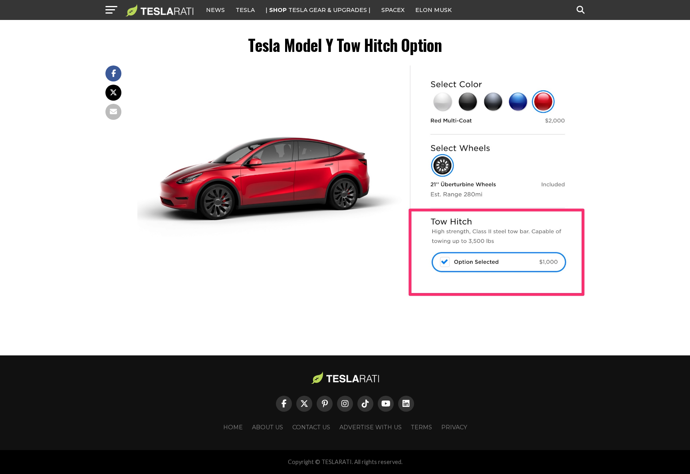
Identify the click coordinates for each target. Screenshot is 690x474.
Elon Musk (433, 10)
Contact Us (311, 427)
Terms (421, 427)
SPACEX (392, 10)
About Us (267, 427)
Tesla (245, 10)
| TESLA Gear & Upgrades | (318, 10)
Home (233, 427)
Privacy (454, 427)
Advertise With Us (370, 427)
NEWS (215, 10)
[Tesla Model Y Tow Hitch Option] (361, 302)
